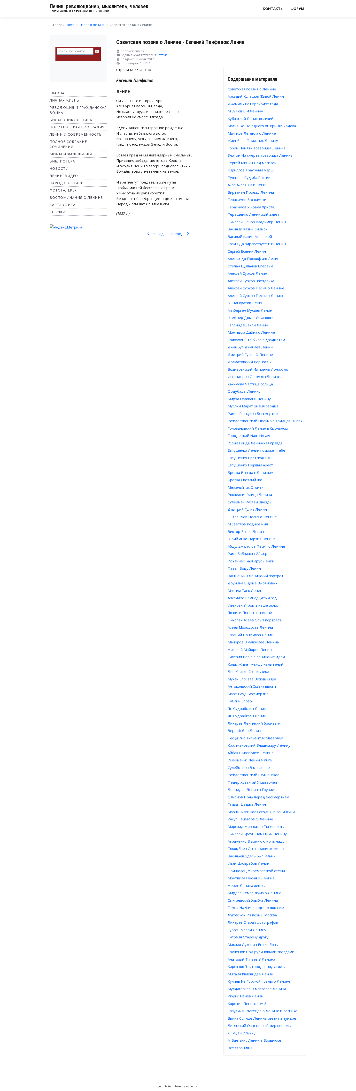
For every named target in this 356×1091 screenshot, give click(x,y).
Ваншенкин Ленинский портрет (255, 575)
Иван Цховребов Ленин (248, 863)
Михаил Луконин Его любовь (253, 944)
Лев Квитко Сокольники (248, 671)
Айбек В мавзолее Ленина (250, 752)
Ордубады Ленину (244, 391)
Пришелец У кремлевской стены (256, 870)
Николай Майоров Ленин (250, 649)
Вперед (177, 233)
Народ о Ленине (66, 183)
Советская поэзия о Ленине (252, 89)
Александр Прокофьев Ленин (253, 258)
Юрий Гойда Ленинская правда (255, 443)
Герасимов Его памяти (247, 199)
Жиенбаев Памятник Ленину (253, 140)
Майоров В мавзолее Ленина (253, 642)
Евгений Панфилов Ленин (250, 634)
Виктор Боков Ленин (246, 531)
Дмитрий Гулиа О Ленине (250, 354)
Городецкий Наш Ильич (249, 435)
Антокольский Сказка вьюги (252, 686)
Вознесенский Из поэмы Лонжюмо (258, 369)
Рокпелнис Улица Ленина (250, 494)
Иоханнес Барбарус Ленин (251, 561)
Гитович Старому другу (248, 937)
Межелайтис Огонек (245, 487)
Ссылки (57, 212)
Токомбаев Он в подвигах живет (256, 848)
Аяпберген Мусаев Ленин (250, 310)
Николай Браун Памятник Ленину (257, 833)
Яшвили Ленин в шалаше (250, 612)
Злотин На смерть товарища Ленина (260, 155)
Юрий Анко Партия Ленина (252, 538)
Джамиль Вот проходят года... (254, 103)
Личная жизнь (64, 100)
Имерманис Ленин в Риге (250, 760)
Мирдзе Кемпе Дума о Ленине (254, 892)
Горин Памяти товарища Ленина (257, 148)
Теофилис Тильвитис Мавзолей (255, 738)
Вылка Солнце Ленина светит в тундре (262, 1018)
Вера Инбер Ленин (244, 730)
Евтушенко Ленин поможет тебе (256, 450)
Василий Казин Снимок (247, 229)
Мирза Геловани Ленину (249, 398)
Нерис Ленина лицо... (246, 885)
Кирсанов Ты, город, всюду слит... (257, 966)
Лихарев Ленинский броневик (254, 723)
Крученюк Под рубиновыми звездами (261, 951)
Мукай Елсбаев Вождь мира (252, 679)
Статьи (162, 55)
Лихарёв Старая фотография (253, 922)
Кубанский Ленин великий (250, 118)
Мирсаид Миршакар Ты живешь (256, 826)
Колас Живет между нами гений (255, 664)
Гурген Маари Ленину (247, 929)
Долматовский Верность (249, 361)
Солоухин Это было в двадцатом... (257, 339)
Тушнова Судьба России (249, 177)
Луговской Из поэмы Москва (252, 915)
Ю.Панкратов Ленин (245, 302)
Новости (59, 168)
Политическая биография (77, 127)
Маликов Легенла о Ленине (252, 133)
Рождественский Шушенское (253, 774)
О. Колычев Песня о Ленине (252, 516)
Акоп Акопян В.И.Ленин (248, 184)
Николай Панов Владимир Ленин (257, 221)
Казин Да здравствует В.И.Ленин (257, 243)
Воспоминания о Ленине (76, 197)
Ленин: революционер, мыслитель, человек (99, 6)
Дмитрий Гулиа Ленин (247, 509)
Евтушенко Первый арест (250, 465)
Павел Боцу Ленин (244, 568)
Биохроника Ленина (71, 120)
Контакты (273, 8)
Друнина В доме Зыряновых (253, 583)
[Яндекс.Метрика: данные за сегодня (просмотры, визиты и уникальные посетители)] (66, 227)
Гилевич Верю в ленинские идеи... (257, 656)
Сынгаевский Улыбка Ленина (253, 900)
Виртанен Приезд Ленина (251, 192)
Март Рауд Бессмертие (248, 693)
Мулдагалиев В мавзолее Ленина (257, 988)
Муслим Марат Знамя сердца (253, 406)
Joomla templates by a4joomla (178, 1086)
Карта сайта (63, 204)
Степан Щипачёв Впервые (250, 266)
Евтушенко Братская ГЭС (249, 457)
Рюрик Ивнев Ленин (245, 996)
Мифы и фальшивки (71, 154)
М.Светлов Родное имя (248, 524)
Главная (58, 93)
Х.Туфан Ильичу (241, 1033)
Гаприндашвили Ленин (248, 325)
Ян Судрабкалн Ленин (247, 708)
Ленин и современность (76, 134)
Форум (297, 8)
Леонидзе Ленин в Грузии (251, 789)
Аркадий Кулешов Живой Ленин (256, 96)
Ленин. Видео (64, 175)
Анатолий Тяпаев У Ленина (251, 959)
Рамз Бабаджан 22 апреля (250, 553)
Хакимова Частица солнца (250, 384)
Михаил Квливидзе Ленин (250, 974)
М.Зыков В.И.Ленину (245, 111)
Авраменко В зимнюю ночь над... (256, 841)
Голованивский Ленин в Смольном (258, 428)
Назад (158, 233)
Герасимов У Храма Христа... (252, 207)
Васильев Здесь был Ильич (251, 856)
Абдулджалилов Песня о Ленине (256, 546)
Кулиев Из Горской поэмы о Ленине (259, 981)
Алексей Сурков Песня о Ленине (256, 288)
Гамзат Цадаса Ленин (247, 804)
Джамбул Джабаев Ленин (250, 347)
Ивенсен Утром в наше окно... (253, 605)
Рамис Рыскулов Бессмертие (253, 413)
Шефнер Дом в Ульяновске (252, 317)
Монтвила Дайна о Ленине (251, 332)
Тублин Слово (240, 701)
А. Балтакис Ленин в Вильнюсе (254, 1040)
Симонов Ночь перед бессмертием (258, 797)
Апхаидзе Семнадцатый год (252, 597)
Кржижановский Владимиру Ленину (259, 745)
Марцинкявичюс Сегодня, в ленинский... (262, 811)
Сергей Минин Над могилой (252, 162)
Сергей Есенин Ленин (247, 251)
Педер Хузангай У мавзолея (252, 782)
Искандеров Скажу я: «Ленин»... (255, 376)
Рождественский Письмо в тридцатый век (265, 420)
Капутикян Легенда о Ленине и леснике (262, 1010)
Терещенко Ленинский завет (253, 214)
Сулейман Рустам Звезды (250, 502)
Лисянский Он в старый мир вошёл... (259, 1025)
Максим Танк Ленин (245, 590)
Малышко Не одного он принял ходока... (263, 125)
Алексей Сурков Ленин (247, 273)
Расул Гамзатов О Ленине (250, 819)
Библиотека (62, 161)
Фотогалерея (63, 190)
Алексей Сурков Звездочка (251, 280)
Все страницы (240, 1047)
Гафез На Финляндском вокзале (256, 907)
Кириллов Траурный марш (251, 170)
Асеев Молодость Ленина (250, 627)
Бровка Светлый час (245, 479)
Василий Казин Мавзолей (250, 236)
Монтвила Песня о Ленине (251, 878)
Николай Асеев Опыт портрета (255, 620)
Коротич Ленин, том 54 (248, 1003)
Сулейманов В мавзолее (249, 767)
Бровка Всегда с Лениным (250, 472)
